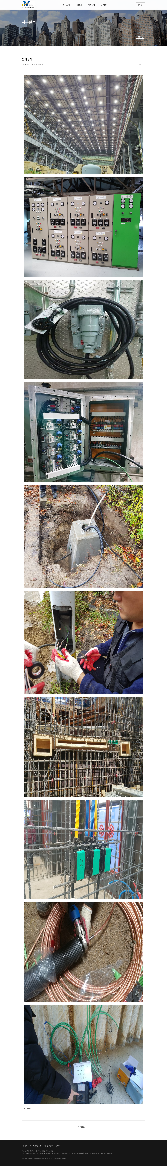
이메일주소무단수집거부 (52, 1146)
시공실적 (91, 4)
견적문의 (140, 5)
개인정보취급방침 (35, 1146)
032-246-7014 (108, 1153)
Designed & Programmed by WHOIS (55, 1158)
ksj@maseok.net (94, 1153)
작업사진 (140, 37)
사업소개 (78, 4)
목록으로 (81, 1126)
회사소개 (66, 4)
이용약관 (24, 1146)
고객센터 (104, 4)
